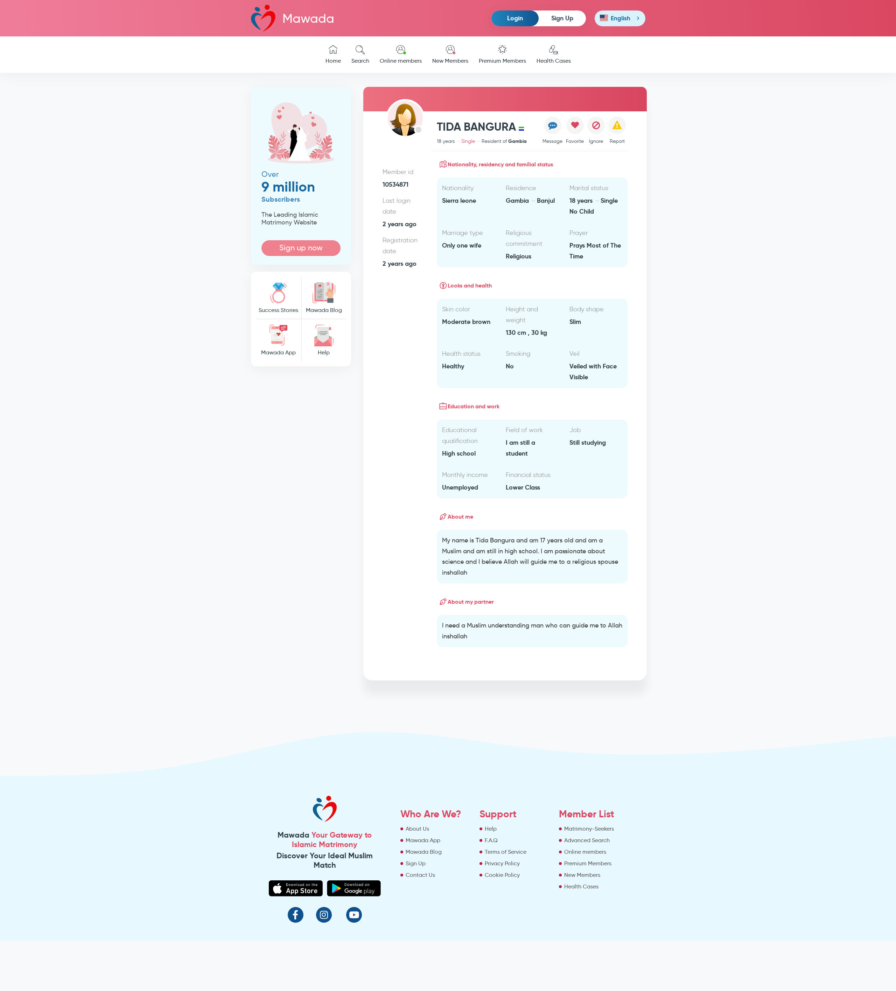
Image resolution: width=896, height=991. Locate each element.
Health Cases (554, 60)
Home (333, 60)
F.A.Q (491, 840)
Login (515, 18)
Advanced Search (587, 840)
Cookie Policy (502, 875)
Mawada (308, 18)
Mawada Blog (324, 310)
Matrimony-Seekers (589, 828)
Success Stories (278, 310)
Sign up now (301, 247)
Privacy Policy (502, 863)
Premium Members (502, 60)
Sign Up (562, 18)
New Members (450, 60)
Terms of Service (505, 851)
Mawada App (278, 352)
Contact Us (420, 875)
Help (324, 352)
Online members (401, 60)
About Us (417, 828)
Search (360, 60)
